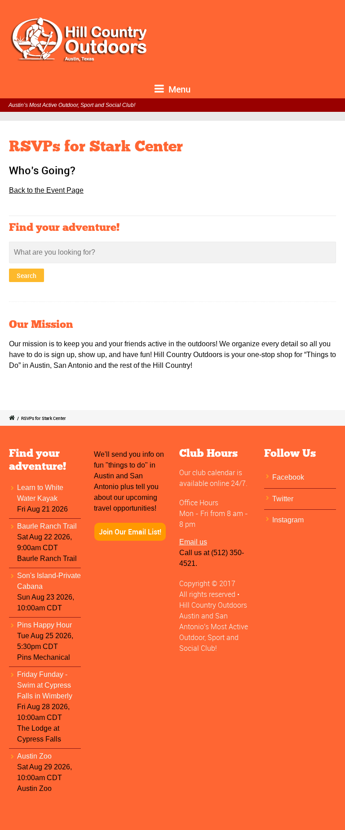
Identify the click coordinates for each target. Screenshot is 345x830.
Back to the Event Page (46, 190)
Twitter (282, 499)
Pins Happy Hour (44, 625)
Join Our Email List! (130, 532)
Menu (178, 89)
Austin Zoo (34, 756)
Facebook (288, 477)
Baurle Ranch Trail (47, 526)
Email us (193, 542)
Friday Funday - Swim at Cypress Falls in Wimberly (44, 685)
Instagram (288, 520)
